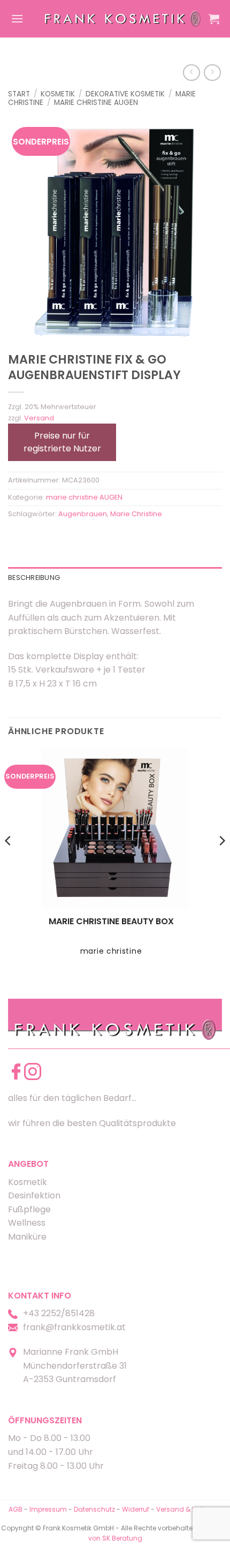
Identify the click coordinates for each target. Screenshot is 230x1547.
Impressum (48, 1509)
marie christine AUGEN (96, 102)
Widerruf (135, 1509)
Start (19, 94)
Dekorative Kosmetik (125, 94)
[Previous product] (212, 72)
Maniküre (27, 1237)
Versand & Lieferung (188, 1509)
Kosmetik (58, 94)
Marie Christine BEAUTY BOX (111, 921)
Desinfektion (34, 1195)
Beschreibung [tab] (34, 577)
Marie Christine (136, 513)
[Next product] (191, 72)
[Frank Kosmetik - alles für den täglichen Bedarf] (123, 19)
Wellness (26, 1223)
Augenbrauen (82, 513)
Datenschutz (94, 1509)
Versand (39, 417)
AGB (15, 1509)
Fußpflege (29, 1209)
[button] (17, 18)
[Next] (221, 862)
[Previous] (8, 862)
